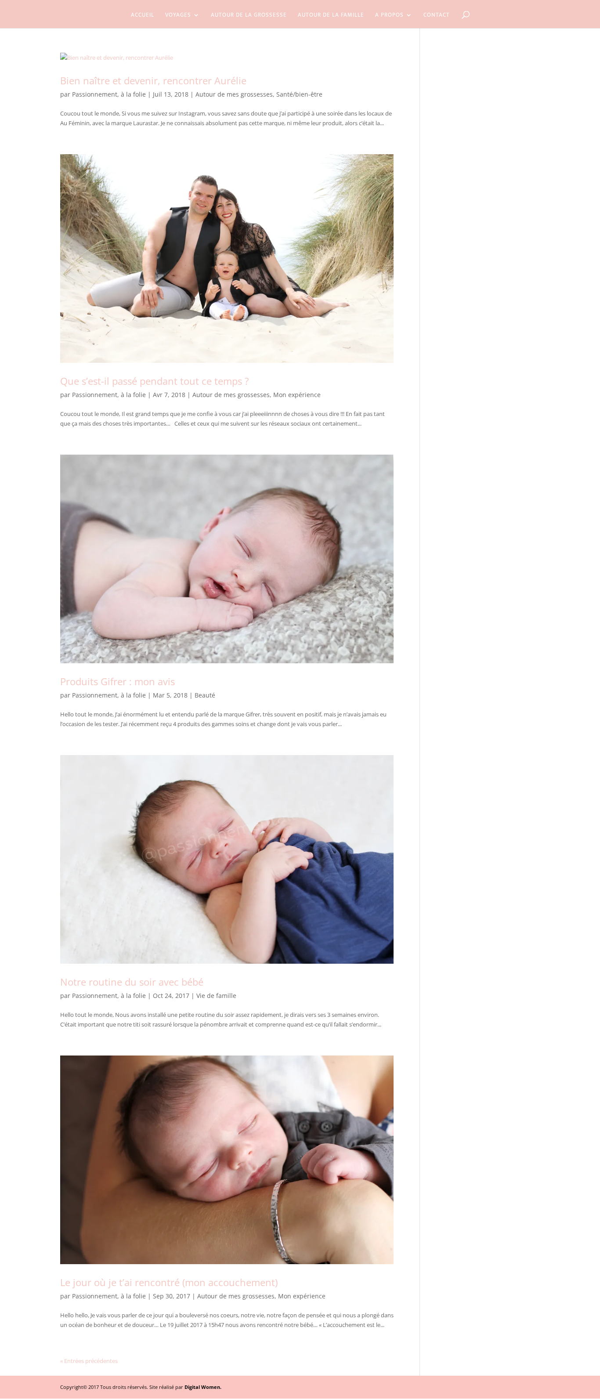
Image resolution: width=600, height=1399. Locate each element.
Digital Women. (202, 1387)
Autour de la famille (331, 16)
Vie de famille (216, 995)
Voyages (178, 16)
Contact (436, 16)
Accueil (142, 16)
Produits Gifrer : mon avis (117, 681)
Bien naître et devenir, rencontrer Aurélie (153, 80)
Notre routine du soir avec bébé (133, 981)
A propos (389, 16)
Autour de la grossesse (249, 16)
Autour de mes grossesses (234, 94)
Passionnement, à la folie (109, 94)
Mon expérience (297, 394)
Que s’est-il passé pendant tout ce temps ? (154, 380)
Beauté (205, 695)
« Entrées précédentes (89, 1361)
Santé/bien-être (299, 94)
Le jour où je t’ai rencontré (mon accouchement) (169, 1282)
